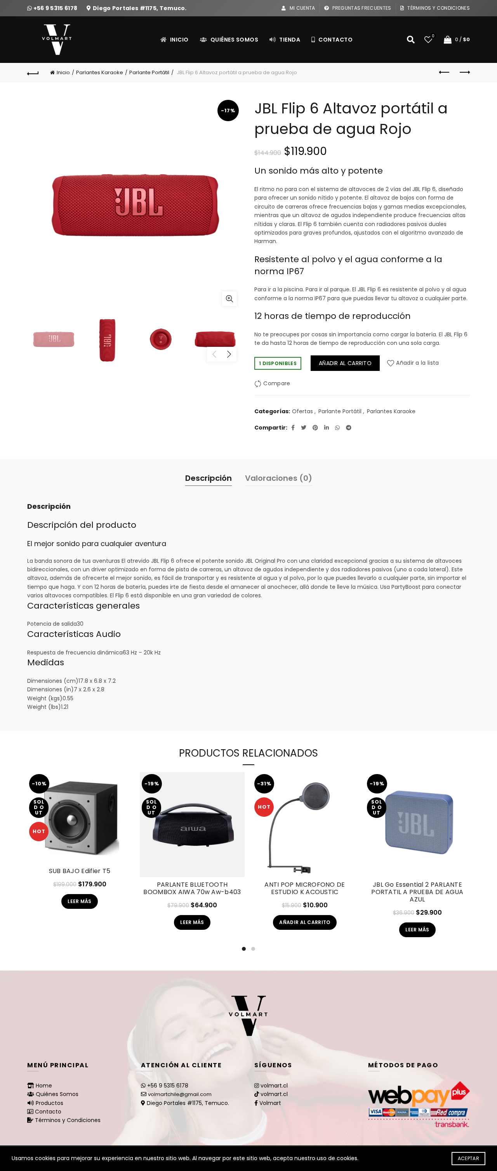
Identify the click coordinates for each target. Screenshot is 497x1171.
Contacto (335, 39)
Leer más (79, 901)
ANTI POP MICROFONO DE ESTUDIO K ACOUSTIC (304, 888)
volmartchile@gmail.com (180, 1094)
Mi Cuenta (301, 8)
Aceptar (468, 1158)
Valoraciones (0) (278, 478)
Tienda (289, 39)
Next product (464, 72)
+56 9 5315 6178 (56, 8)
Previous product (444, 72)
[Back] (33, 72)
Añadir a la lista (417, 363)
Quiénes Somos (233, 39)
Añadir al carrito (345, 363)
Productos (49, 1103)
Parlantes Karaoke (99, 72)
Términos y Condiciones (438, 8)
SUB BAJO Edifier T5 (80, 871)
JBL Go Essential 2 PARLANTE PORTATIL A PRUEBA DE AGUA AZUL (417, 892)
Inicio (179, 39)
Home (44, 1085)
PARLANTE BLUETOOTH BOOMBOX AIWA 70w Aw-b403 (192, 888)
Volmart (270, 1103)
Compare (276, 383)
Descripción (208, 478)
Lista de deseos (433, 36)
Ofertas (302, 411)
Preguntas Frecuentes (361, 8)
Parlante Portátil (149, 72)
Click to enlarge (229, 298)
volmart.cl (274, 1085)
